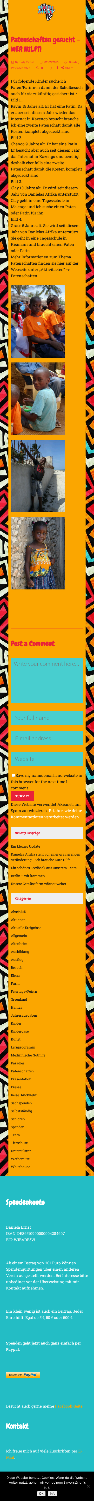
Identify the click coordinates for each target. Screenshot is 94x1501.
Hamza (16, 1007)
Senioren (18, 1119)
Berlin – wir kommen (28, 875)
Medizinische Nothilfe (28, 1055)
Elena (15, 975)
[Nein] (88, 1486)
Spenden (17, 1127)
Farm (15, 983)
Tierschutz (19, 1142)
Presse (16, 1087)
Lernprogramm (23, 1047)
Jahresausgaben (24, 1015)
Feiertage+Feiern (24, 991)
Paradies (18, 1063)
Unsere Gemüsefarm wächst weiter (38, 883)
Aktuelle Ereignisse (26, 927)
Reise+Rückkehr (24, 1095)
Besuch (16, 967)
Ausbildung (20, 951)
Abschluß (18, 911)
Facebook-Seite (68, 1406)
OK (41, 1493)
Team (15, 1135)
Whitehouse (20, 1166)
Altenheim (19, 943)
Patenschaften (21, 68)
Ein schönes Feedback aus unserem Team (44, 867)
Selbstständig (21, 1111)
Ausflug (17, 959)
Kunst (15, 1039)
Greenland (19, 999)
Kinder (73, 62)
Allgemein (19, 935)
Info (52, 1493)
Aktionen (18, 919)
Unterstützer (21, 1150)
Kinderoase (20, 1031)
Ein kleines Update (25, 846)
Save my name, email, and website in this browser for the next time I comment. (46, 781)
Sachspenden (21, 1103)
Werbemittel (21, 1158)
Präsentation (21, 1079)
